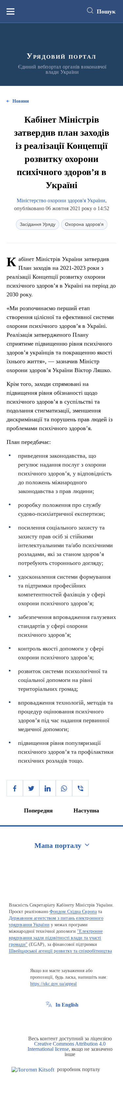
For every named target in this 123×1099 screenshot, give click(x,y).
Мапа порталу (57, 845)
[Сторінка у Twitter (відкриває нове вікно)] (61, 1020)
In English (66, 1005)
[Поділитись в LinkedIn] (47, 788)
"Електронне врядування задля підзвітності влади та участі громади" (56, 938)
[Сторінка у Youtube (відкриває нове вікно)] (73, 1020)
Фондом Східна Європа (73, 911)
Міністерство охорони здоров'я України (61, 200)
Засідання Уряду (37, 224)
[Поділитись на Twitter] (31, 788)
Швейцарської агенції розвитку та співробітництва (60, 951)
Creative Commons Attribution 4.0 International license (67, 1046)
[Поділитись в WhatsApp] (64, 788)
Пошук (106, 11)
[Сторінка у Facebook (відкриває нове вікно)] (49, 1020)
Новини (20, 101)
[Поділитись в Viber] (80, 788)
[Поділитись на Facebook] (15, 788)
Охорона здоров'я (84, 224)
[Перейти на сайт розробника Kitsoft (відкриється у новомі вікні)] (33, 1069)
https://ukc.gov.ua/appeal (53, 983)
